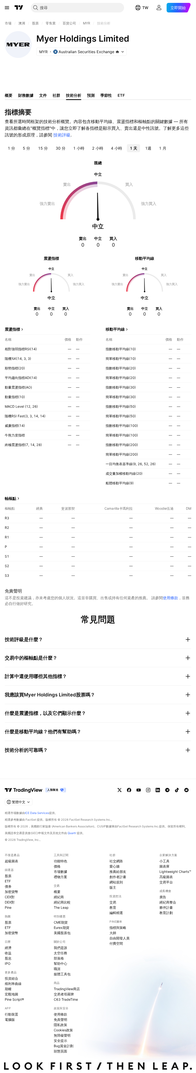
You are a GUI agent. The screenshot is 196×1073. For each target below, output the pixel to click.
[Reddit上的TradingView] (186, 790)
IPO (8, 963)
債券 (8, 886)
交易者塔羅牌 (64, 994)
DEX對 (10, 902)
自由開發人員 (119, 938)
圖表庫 (164, 866)
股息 (8, 958)
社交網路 (116, 861)
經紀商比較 (62, 902)
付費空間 (116, 943)
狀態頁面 (60, 1051)
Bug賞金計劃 (63, 1046)
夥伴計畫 (166, 907)
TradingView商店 (67, 989)
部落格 (59, 958)
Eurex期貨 (61, 928)
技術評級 (62, 134)
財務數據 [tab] (25, 95)
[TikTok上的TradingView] (177, 790)
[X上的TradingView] (119, 790)
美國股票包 (62, 933)
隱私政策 (60, 1025)
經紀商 (59, 897)
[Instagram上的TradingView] (148, 790)
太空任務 (60, 953)
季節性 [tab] (106, 95)
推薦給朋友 (117, 872)
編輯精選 (116, 913)
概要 (57, 892)
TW (145, 7)
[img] (117, 52)
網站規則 (116, 882)
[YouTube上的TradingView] (138, 790)
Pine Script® (14, 999)
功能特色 (60, 861)
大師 (112, 933)
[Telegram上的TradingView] (167, 790)
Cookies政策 (63, 1030)
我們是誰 (60, 948)
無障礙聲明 (62, 1035)
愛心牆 (114, 866)
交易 (112, 902)
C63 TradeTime (66, 999)
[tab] (11, 148)
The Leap (61, 907)
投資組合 (11, 978)
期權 (8, 989)
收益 (8, 953)
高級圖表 (166, 877)
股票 (8, 876)
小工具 (164, 861)
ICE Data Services (37, 813)
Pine (8, 907)
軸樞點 (10, 498)
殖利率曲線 (13, 984)
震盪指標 (12, 329)
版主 (112, 887)
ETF (8, 881)
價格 (57, 866)
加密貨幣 (11, 892)
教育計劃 (166, 913)
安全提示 (60, 1041)
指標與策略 (117, 928)
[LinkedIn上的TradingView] (157, 790)
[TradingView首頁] (19, 7)
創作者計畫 (117, 877)
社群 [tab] (56, 95)
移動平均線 (115, 329)
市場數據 (60, 872)
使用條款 (170, 597)
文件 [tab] (43, 95)
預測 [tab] (91, 95)
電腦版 (10, 1019)
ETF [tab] (121, 95)
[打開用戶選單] (159, 7)
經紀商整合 (167, 902)
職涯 (57, 969)
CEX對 (10, 897)
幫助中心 (60, 963)
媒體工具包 (62, 974)
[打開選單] (7, 7)
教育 (112, 907)
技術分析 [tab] (73, 95)
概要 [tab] (8, 95)
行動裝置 (11, 1014)
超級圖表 (11, 861)
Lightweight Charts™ (175, 872)
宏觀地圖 (11, 994)
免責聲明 (60, 1019)
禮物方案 (60, 877)
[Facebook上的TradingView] (129, 790)
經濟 (8, 948)
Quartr (72, 833)
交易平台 (166, 882)
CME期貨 (61, 922)
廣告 (162, 897)
